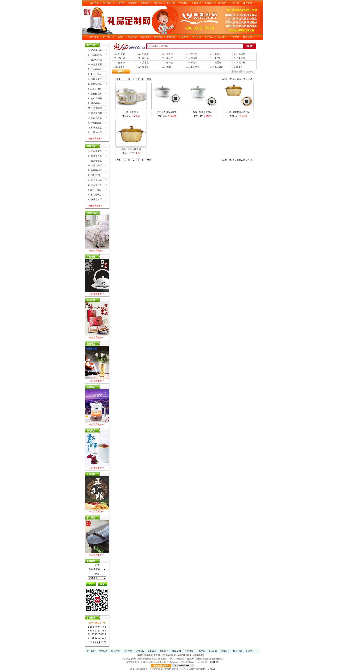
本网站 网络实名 (144, 655)
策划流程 (132, 3)
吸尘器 (145, 67)
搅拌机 (242, 62)
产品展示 (120, 37)
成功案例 (222, 3)
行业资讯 (107, 3)
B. (95, 55)
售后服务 (183, 3)
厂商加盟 (196, 3)
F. (94, 74)
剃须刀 (193, 58)
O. (95, 118)
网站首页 (94, 37)
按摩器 (121, 67)
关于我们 (107, 37)
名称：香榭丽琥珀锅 (131, 149)
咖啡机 (169, 62)
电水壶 (145, 54)
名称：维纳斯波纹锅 (166, 112)
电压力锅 (219, 67)
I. (94, 89)
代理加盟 (188, 651)
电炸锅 (242, 58)
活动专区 (183, 37)
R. (95, 132)
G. (95, 79)
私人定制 (196, 37)
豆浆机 (169, 54)
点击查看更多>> (95, 138)
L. (95, 103)
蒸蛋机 (218, 62)
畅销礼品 (132, 37)
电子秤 (169, 58)
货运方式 (158, 3)
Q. (95, 127)
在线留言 (225, 651)
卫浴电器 (194, 67)
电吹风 (145, 58)
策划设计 (152, 651)
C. (95, 59)
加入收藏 (247, 3)
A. (95, 50)
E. (95, 69)
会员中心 (234, 3)
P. (94, 122)
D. (95, 64)
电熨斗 (218, 58)
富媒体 (166, 655)
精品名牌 (158, 37)
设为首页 (94, 3)
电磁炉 (121, 54)
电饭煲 (218, 54)
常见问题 (171, 3)
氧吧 (168, 67)
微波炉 (121, 62)
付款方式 (234, 37)
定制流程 (145, 3)
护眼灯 (193, 62)
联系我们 (247, 37)
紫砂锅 (121, 58)
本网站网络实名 (194, 655)
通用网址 (157, 655)
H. (95, 84)
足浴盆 (145, 62)
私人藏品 (222, 37)
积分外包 (209, 3)
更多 (241, 67)
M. (95, 108)
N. (95, 113)
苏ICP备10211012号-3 (204, 669)
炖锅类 (242, 54)
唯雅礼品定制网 (178, 655)
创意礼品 (209, 37)
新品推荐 (145, 37)
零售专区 (171, 37)
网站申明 (249, 651)
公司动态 (120, 3)
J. (94, 93)
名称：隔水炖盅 (131, 112)
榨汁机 (193, 54)
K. (95, 98)
